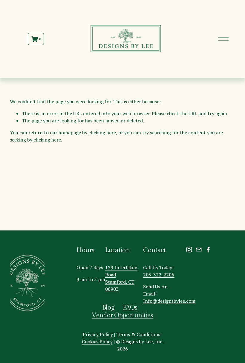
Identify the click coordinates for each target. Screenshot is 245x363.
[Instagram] (189, 250)
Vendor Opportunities (122, 315)
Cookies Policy (97, 341)
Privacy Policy (98, 334)
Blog (108, 307)
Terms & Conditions (138, 334)
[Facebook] (208, 250)
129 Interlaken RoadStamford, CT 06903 (121, 278)
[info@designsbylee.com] (199, 250)
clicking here (102, 132)
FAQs (130, 307)
